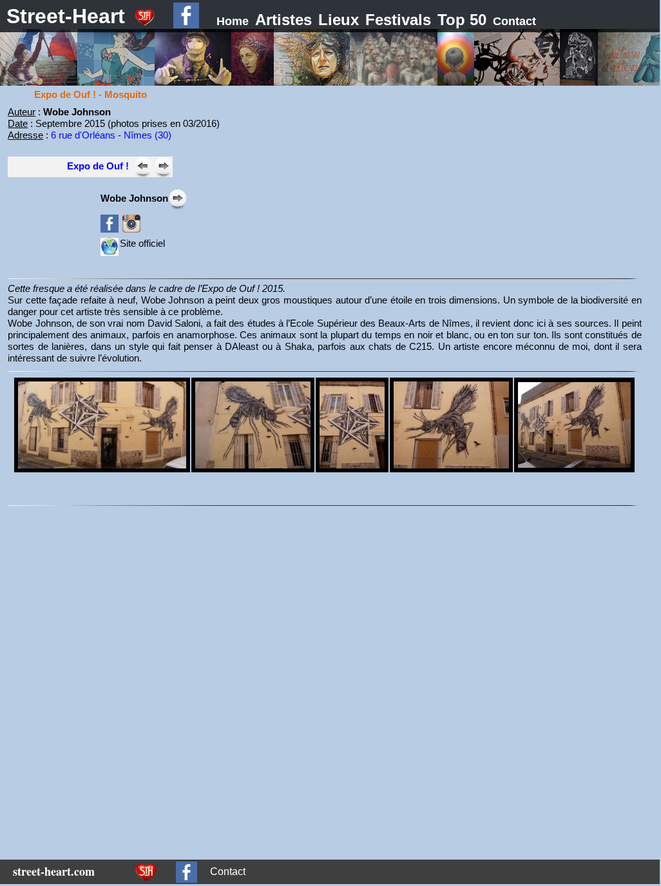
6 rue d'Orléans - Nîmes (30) (111, 135)
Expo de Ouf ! (98, 165)
